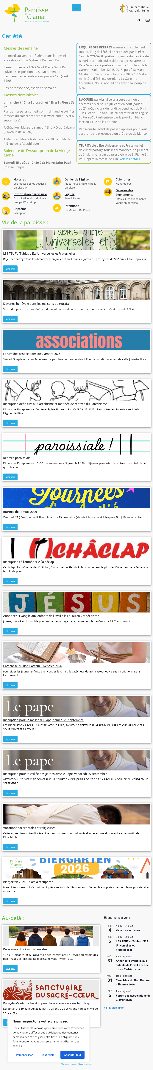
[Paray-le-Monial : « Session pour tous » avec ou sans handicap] (51, 990)
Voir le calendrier (114, 1007)
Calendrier (123, 179)
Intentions (72, 206)
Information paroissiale (30, 194)
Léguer (69, 194)
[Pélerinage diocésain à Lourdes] (51, 936)
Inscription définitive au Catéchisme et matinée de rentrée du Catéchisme (55, 404)
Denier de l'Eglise (77, 179)
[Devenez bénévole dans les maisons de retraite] (76, 290)
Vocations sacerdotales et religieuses (29, 828)
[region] (48, 1039)
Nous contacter (85, 1064)
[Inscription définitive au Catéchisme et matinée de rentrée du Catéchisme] (76, 390)
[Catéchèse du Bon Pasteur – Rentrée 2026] (76, 652)
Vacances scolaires (128, 930)
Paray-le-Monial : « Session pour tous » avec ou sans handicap (46, 1003)
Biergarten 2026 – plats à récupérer (28, 882)
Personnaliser (24, 1054)
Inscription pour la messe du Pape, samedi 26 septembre (43, 720)
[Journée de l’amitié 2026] (76, 498)
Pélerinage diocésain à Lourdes (25, 949)
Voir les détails (129, 159)
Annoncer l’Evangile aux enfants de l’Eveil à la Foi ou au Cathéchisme (51, 616)
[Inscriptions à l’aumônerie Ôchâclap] (76, 548)
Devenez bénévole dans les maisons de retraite (36, 304)
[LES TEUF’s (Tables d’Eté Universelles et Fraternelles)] (76, 240)
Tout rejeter (48, 1054)
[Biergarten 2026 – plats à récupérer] (76, 868)
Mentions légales (68, 1064)
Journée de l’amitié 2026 (20, 512)
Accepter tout (72, 1054)
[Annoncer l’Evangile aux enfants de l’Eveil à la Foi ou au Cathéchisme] (76, 602)
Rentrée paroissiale (16, 458)
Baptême (20, 209)
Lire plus (10, 268)
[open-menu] (76, 8)
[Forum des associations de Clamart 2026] (76, 340)
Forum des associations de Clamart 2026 (31, 354)
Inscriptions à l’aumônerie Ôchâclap (28, 562)
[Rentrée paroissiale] (76, 444)
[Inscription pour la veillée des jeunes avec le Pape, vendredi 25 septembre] (76, 760)
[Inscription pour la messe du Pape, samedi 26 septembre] (76, 706)
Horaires (20, 179)
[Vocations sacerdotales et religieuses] (76, 814)
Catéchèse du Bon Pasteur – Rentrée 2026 (32, 666)
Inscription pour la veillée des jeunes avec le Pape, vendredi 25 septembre (55, 774)
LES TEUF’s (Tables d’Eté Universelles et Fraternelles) (39, 253)
